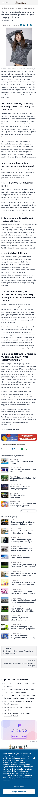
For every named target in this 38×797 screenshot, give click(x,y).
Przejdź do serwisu (19, 792)
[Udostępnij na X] (27, 25)
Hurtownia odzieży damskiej (19, 208)
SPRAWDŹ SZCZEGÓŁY (19, 737)
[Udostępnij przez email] (24, 25)
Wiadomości (10, 7)
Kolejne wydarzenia (27, 511)
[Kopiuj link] (21, 25)
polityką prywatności (14, 778)
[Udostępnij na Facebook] (31, 25)
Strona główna (4, 7)
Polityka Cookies (19, 786)
